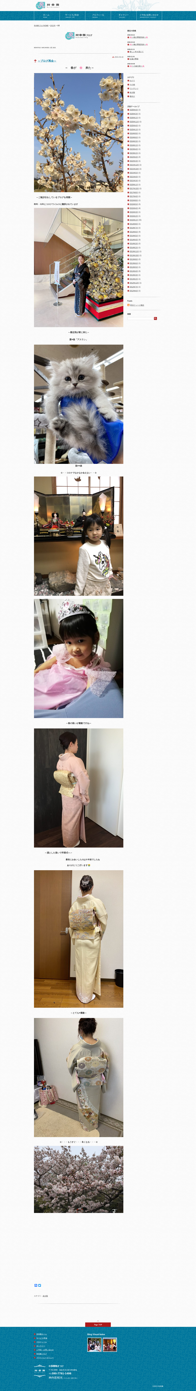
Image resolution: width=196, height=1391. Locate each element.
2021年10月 (134, 169)
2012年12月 (134, 283)
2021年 (52, 26)
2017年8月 (134, 193)
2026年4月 (134, 110)
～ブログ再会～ (47, 60)
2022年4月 (134, 157)
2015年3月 (134, 212)
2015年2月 (134, 216)
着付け (132, 96)
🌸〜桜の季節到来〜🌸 (139, 37)
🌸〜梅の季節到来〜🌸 (139, 44)
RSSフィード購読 (137, 305)
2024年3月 (134, 141)
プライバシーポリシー (45, 1358)
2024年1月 (134, 145)
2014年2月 (134, 248)
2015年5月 (134, 204)
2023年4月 (134, 149)
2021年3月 (134, 181)
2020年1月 (134, 185)
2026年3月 (134, 114)
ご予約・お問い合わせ (45, 1350)
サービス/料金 (41, 1338)
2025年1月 (134, 130)
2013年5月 (134, 267)
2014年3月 (134, 244)
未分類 (45, 1296)
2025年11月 (134, 122)
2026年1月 (134, 118)
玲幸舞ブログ (41, 1354)
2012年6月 (134, 291)
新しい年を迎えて (137, 52)
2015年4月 (134, 208)
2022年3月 (134, 161)
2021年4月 (134, 177)
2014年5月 (134, 236)
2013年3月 (134, 275)
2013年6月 (134, 263)
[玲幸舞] (48, 1)
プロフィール (41, 1342)
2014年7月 (134, 228)
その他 (132, 85)
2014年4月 (134, 240)
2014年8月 (134, 224)
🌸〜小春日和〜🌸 (137, 66)
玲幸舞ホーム (41, 1334)
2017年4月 (134, 196)
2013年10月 (134, 255)
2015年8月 (134, 200)
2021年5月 (134, 173)
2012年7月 (134, 287)
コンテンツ (134, 88)
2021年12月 (134, 165)
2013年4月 (134, 271)
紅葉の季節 (134, 59)
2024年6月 (134, 137)
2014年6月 (134, 232)
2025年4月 (134, 126)
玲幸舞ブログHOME (41, 26)
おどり (132, 81)
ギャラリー (40, 1346)
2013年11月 (134, 251)
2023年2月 (134, 153)
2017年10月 (134, 189)
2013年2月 (134, 279)
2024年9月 (134, 133)
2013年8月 (134, 259)
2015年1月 (134, 220)
